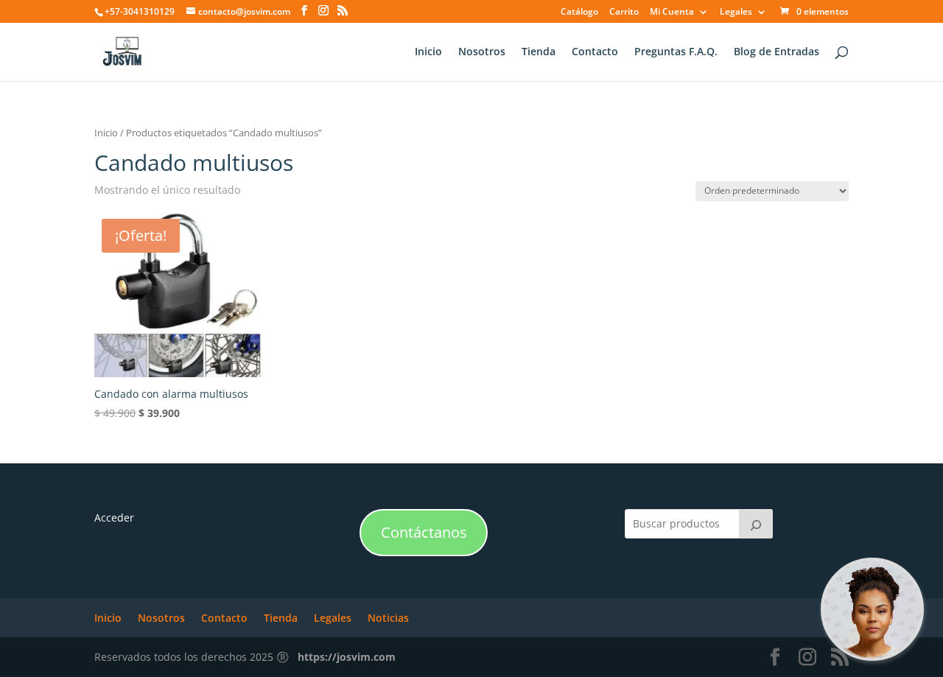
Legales (736, 12)
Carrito (624, 12)
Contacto (595, 52)
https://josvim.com (347, 657)
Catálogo (579, 12)
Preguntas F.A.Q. (676, 52)
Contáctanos (424, 532)
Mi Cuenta (672, 12)
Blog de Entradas (776, 52)
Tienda (538, 52)
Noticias (388, 618)
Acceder (114, 518)
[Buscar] (756, 524)
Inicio (428, 52)
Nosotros (481, 52)
